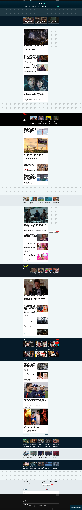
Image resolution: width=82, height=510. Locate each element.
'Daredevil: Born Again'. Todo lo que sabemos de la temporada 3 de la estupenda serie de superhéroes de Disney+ (56, 456)
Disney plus (37, 483)
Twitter (58, 6)
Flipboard (56, 6)
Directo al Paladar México (40, 505)
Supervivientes (24, 269)
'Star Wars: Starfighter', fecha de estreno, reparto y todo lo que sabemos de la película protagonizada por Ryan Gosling (26, 456)
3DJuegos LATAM (30, 505)
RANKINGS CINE (39, 6)
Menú (24, 4)
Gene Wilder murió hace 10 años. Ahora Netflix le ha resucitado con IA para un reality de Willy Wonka (30, 235)
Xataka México (24, 505)
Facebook (55, 6)
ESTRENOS (29, 6)
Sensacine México (35, 505)
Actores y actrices (26, 98)
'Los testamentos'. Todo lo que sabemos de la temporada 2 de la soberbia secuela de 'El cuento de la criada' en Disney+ (48, 456)
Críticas (24, 438)
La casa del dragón (25, 487)
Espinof (41, 3)
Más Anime (24, 122)
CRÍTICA (26, 6)
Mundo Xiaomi (24, 501)
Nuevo (57, 4)
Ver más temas (24, 489)
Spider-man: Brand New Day (31, 487)
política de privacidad (57, 232)
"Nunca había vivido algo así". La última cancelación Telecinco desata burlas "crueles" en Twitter (30, 254)
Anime (26, 114)
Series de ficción (26, 404)
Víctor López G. (27, 431)
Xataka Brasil (24, 506)
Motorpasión (26, 169)
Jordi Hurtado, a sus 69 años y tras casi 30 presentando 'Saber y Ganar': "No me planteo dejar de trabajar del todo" (41, 273)
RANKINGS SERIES (44, 6)
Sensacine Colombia (35, 506)
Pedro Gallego (26, 335)
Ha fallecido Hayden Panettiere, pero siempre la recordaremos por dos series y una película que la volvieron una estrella (33, 202)
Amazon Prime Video (31, 483)
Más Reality (24, 272)
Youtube (57, 6)
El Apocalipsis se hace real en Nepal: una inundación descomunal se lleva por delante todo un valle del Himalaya (30, 365)
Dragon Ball (24, 120)
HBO (24, 333)
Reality (26, 266)
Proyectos (25, 323)
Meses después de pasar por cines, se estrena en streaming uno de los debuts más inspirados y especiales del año (41, 467)
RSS (55, 235)
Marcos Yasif (26, 260)
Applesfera (24, 499)
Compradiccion (51, 499)
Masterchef (24, 270)
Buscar (57, 492)
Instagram (54, 235)
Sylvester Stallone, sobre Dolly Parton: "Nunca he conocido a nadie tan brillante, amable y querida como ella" (30, 374)
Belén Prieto (26, 232)
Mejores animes (24, 118)
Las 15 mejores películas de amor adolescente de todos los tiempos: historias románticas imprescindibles (56, 202)
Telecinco (25, 257)
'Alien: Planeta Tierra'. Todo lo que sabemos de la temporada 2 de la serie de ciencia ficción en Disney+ (33, 456)
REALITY (33, 6)
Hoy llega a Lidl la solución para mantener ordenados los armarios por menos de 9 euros (30, 244)
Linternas (36, 487)
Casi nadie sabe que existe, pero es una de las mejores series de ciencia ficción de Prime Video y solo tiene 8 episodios (48, 467)
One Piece (24, 119)
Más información (41, 509)
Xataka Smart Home (25, 500)
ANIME (35, 6)
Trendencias (26, 246)
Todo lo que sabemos (26, 449)
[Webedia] (25, 494)
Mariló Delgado (26, 100)
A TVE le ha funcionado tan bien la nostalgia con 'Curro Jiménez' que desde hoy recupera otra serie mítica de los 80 (33, 273)
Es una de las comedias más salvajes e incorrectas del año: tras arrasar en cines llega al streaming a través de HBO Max (30, 330)
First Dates (24, 268)
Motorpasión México (46, 505)
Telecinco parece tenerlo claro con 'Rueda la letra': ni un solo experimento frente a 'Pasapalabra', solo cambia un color (48, 273)
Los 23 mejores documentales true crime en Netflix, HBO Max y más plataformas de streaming (26, 202)
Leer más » (25, 61)
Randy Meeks (26, 62)
